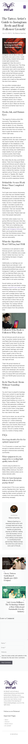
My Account (8, 725)
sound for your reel (14, 287)
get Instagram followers (14, 229)
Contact (7, 721)
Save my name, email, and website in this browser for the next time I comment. (14, 657)
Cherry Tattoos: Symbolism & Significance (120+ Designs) (11, 577)
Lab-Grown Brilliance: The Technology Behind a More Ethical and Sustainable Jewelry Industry (14, 607)
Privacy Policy (9, 723)
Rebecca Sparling (20, 33)
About (6, 719)
